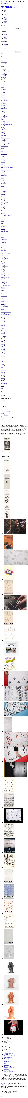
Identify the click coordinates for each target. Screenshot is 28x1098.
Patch (2, 218)
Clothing (3, 372)
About (5, 18)
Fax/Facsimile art (5, 314)
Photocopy (3, 304)
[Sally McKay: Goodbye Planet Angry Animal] (15, 609)
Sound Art (3, 92)
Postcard (3, 194)
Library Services (7, 1066)
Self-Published (4, 255)
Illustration (3, 135)
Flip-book (3, 349)
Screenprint (3, 322)
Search (5, 10)
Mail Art (3, 288)
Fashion (2, 172)
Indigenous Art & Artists (6, 170)
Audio (2, 263)
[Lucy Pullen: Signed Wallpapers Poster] (9, 898)
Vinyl (2, 151)
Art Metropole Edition (6, 215)
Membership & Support (9, 1055)
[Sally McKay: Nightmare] (7, 473)
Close (2, 53)
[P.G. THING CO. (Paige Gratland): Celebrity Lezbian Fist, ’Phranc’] (9, 959)
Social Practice (4, 258)
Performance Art (4, 100)
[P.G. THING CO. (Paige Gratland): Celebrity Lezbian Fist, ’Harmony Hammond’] (11, 1004)
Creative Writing (4, 146)
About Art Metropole (9, 1053)
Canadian (3, 127)
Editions (2, 375)
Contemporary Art (5, 108)
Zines (2, 210)
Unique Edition (4, 306)
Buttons (2, 367)
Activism (3, 229)
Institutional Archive (8, 1057)
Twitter (5, 34)
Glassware (3, 280)
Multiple (3, 317)
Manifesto (3, 320)
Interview (3, 162)
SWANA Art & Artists (6, 312)
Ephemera (3, 213)
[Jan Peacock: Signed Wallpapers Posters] (9, 883)
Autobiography (4, 282)
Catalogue (3, 207)
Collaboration (4, 239)
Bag (2, 164)
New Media (3, 89)
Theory (2, 247)
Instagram (6, 45)
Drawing (3, 180)
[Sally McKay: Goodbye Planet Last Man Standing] (8, 549)
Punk (2, 293)
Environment (4, 296)
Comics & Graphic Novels (7, 167)
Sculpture (3, 186)
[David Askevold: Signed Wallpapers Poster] (9, 837)
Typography (3, 113)
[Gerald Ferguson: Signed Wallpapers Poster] (9, 867)
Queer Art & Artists (5, 143)
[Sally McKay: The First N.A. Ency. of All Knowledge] (7, 518)
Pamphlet (3, 271)
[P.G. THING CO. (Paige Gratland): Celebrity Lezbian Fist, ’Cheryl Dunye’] (11, 974)
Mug (2, 338)
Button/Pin (3, 250)
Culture (2, 119)
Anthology (3, 242)
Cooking (3, 344)
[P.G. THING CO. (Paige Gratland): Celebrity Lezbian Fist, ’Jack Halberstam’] (11, 989)
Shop (5, 17)
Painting (2, 97)
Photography (4, 103)
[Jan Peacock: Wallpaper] (8, 731)
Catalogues (3, 370)
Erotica (2, 309)
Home (5, 22)
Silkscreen (3, 333)
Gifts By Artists (4, 266)
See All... (3, 356)
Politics (2, 148)
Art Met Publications (5, 71)
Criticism (3, 95)
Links (5, 11)
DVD (2, 298)
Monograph (3, 183)
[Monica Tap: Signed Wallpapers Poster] (9, 913)
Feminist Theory (4, 231)
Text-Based (3, 245)
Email (5, 37)
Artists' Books (4, 74)
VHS (2, 352)
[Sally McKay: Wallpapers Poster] (8, 594)
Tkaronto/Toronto (5, 330)
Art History (3, 191)
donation (5, 1083)
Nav (5, 14)
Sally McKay (7, 411)
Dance (2, 221)
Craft (2, 341)
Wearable (3, 205)
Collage (2, 111)
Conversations (4, 175)
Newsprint (3, 336)
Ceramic (3, 199)
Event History (7, 1058)
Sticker (2, 346)
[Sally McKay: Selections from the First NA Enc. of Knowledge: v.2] (7, 503)
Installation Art (4, 226)
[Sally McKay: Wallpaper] (10, 640)
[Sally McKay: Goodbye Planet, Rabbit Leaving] (15, 534)
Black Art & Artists (5, 138)
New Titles (3, 69)
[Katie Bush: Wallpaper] (15, 776)
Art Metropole (8, 6)
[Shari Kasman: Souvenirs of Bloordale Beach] (11, 655)
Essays (2, 159)
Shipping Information (9, 1067)
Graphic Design (4, 154)
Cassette (2, 328)
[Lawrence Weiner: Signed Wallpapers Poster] (9, 928)
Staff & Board (7, 1054)
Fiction (2, 178)
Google (5, 38)
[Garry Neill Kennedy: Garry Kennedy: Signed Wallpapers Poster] (8, 943)
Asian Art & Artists (5, 253)
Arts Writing (3, 140)
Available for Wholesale (6, 124)
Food (2, 261)
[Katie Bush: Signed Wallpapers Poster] (9, 852)
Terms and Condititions (9, 1071)
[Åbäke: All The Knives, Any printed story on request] (13, 1034)
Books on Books (5, 277)
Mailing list (6, 1061)
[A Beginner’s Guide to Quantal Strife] (10, 670)
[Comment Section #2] (13, 822)
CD (1, 234)
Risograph (3, 196)
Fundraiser (3, 274)
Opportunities (7, 1059)
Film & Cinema (4, 105)
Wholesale (6, 1065)
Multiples (3, 79)
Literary (2, 87)
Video (2, 388)
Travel (2, 301)
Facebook (6, 35)
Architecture (3, 130)
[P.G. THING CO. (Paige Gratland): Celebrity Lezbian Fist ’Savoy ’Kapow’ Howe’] (11, 1019)
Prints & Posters (4, 202)
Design (2, 156)
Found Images (4, 116)
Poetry (2, 132)
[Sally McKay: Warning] (7, 488)
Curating (3, 325)
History (2, 188)
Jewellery (3, 269)
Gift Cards (6, 1069)
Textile (2, 290)
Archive (5, 19)
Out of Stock (4, 62)
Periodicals (3, 77)
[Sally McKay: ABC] (9, 579)
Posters (2, 386)
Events (5, 21)
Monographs (4, 383)
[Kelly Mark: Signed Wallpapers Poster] (9, 807)
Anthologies (3, 362)
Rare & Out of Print (5, 121)
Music (2, 237)
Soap (2, 223)
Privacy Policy (7, 1070)
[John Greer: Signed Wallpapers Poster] (9, 792)
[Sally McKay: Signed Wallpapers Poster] (8, 625)
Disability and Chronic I (6, 285)
